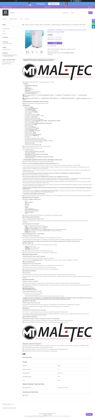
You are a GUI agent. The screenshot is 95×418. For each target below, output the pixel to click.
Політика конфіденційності (64, 416)
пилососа (46, 267)
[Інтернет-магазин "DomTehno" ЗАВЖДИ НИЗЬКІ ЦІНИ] (5, 15)
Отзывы (4, 33)
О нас (21, 18)
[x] (24, 354)
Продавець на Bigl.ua (47, 414)
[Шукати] (90, 12)
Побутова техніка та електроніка (42, 24)
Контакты (27, 18)
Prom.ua (54, 413)
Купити (55, 43)
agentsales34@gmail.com (9, 61)
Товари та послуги (28, 24)
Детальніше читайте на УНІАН (9, 408)
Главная (4, 18)
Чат (90, 414)
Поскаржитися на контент (53, 416)
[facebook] (23, 354)
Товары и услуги (13, 18)
